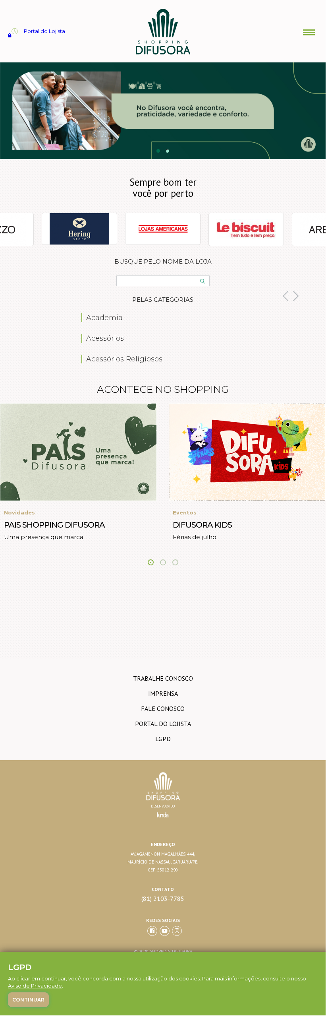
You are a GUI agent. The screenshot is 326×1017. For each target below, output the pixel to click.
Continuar (28, 1000)
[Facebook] (152, 931)
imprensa (163, 693)
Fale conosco (163, 708)
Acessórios (105, 338)
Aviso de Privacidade (35, 985)
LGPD (163, 739)
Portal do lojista (163, 724)
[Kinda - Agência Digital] (163, 819)
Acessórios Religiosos (124, 359)
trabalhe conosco (163, 678)
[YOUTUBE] (165, 931)
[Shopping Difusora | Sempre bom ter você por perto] (162, 53)
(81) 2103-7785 (162, 898)
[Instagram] (177, 931)
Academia (104, 317)
